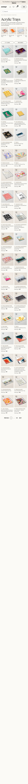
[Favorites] (13, 7)
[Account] (10, 7)
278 (17, 418)
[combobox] (14, 11)
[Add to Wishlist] (3, 46)
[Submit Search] (3, 11)
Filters (8, 42)
